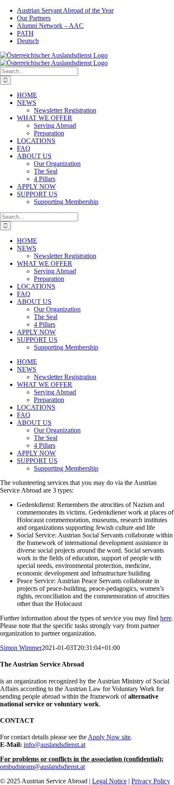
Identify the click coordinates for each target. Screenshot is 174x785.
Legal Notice (109, 781)
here (165, 618)
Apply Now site (109, 737)
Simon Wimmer (21, 647)
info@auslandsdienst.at (54, 744)
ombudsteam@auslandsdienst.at (42, 766)
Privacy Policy (150, 781)
